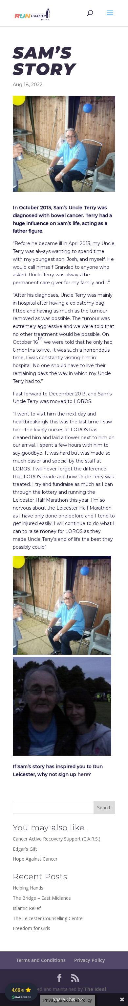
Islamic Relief (27, 908)
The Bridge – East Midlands (42, 898)
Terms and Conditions (41, 960)
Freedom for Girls (31, 928)
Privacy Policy (89, 960)
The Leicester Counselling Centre (48, 918)
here (82, 774)
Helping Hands (28, 888)
